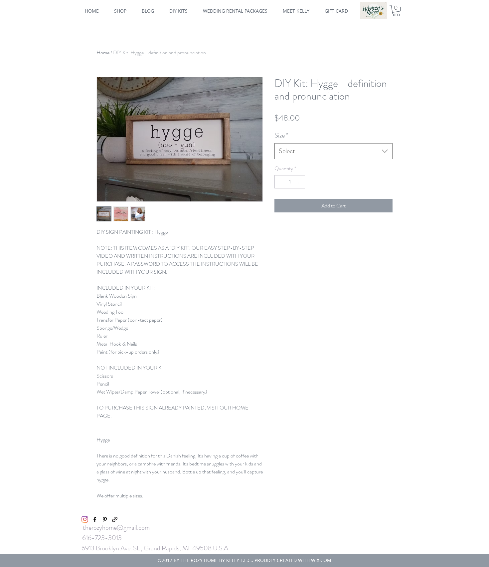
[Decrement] (280, 181)
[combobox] (333, 151)
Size (281, 135)
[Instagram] (85, 519)
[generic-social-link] (114, 519)
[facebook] (94, 519)
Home (102, 52)
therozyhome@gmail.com (116, 527)
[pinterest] (104, 519)
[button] (396, 10)
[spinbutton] (290, 181)
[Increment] (299, 181)
